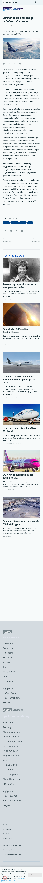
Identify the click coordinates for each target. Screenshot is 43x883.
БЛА (5, 676)
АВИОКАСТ (9, 783)
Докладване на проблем (12, 854)
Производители (12, 741)
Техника (7, 657)
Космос (7, 662)
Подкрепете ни (8, 838)
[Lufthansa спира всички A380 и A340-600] (21, 426)
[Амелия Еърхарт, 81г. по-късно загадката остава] (21, 279)
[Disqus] (21, 579)
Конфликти (9, 671)
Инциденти (10, 764)
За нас (5, 825)
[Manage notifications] (5, 878)
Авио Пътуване (12, 779)
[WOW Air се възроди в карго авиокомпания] (21, 472)
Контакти (7, 829)
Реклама (6, 834)
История (8, 681)
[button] (36, 2)
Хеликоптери (11, 746)
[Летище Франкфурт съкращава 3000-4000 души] (21, 519)
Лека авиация (10, 750)
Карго (6, 760)
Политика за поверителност (14, 845)
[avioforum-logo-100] (13, 9)
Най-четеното (12, 697)
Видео (6, 702)
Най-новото (10, 693)
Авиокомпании (11, 731)
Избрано (8, 688)
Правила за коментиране (12, 850)
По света (8, 652)
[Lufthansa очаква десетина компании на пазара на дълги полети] (21, 377)
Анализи (7, 727)
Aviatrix (5, 25)
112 (5, 666)
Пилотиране (10, 774)
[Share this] (3, 64)
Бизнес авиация (12, 755)
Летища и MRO (11, 736)
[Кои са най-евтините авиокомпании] (21, 324)
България (8, 643)
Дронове (8, 769)
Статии (8, 648)
